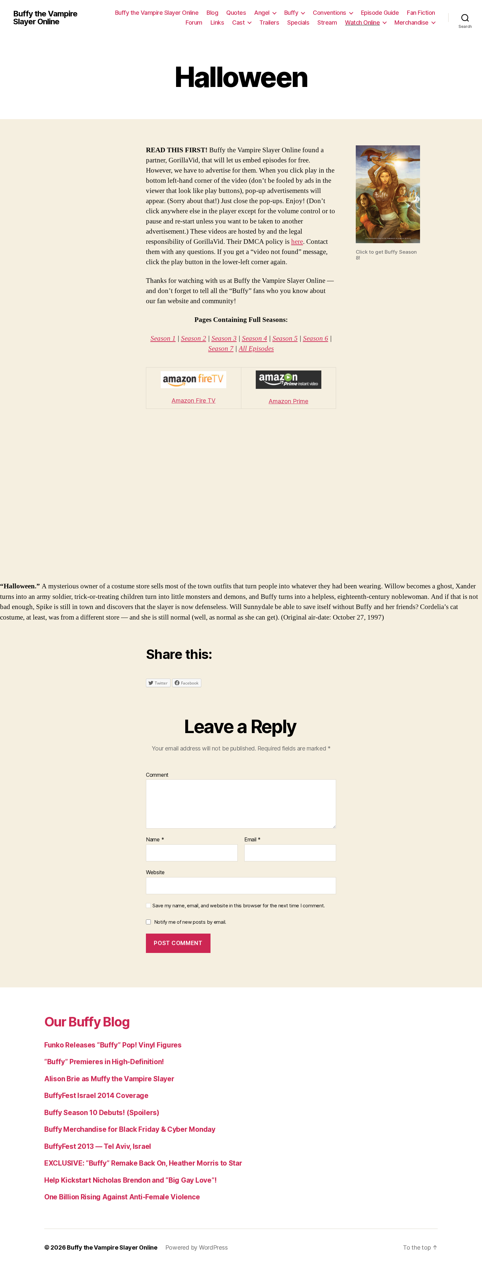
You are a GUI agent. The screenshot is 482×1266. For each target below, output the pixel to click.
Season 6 (315, 338)
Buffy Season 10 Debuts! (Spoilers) (101, 1112)
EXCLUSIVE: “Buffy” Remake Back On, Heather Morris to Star (143, 1163)
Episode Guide (380, 12)
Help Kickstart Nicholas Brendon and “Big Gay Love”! (130, 1180)
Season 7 (220, 348)
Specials (298, 22)
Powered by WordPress (196, 1247)
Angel (262, 12)
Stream (327, 22)
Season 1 (163, 338)
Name (155, 840)
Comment (157, 775)
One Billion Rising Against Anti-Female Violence (122, 1197)
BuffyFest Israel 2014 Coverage (96, 1095)
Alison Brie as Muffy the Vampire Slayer (109, 1079)
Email (252, 840)
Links (217, 22)
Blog (212, 12)
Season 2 (193, 338)
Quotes (236, 12)
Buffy (291, 12)
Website (155, 872)
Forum (194, 22)
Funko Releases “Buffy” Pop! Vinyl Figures (113, 1045)
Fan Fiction (421, 12)
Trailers (269, 22)
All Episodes (256, 348)
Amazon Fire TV (193, 400)
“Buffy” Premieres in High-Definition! (104, 1062)
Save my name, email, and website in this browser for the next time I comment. (238, 906)
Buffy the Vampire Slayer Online (45, 18)
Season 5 (285, 338)
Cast (238, 22)
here (297, 241)
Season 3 (224, 338)
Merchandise (411, 22)
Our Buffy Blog (87, 1022)
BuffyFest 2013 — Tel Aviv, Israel (97, 1146)
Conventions (329, 12)
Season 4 (254, 338)
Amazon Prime (288, 401)
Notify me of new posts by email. (190, 922)
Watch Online (362, 22)
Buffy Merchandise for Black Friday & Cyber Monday (129, 1129)
